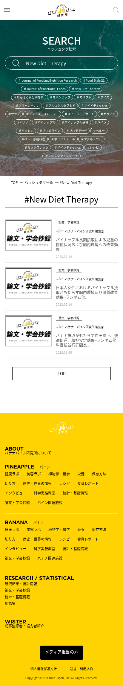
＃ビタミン (26, 130)
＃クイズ (103, 97)
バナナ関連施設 (49, 558)
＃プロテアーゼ (76, 130)
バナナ (24, 522)
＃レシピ (93, 147)
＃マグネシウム (91, 139)
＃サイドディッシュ (94, 105)
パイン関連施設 (49, 502)
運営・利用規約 (81, 669)
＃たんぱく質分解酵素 (29, 97)
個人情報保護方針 (43, 669)
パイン (27, 466)
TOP (62, 373)
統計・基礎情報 (75, 493)
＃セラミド (107, 114)
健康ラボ (12, 474)
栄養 (80, 474)
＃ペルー (99, 130)
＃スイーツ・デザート (79, 114)
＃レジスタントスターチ (61, 155)
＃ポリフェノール (63, 139)
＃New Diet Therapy (86, 88)
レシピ (64, 483)
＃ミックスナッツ (36, 147)
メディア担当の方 (61, 652)
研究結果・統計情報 (21, 583)
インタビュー (15, 493)
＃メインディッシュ (67, 147)
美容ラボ (34, 474)
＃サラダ (14, 114)
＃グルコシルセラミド (60, 105)
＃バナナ (23, 122)
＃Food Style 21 (94, 80)
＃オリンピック (60, 97)
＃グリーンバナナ (27, 105)
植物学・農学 (59, 474)
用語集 (10, 603)
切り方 (10, 483)
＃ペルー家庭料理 (33, 139)
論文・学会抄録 (17, 502)
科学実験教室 (44, 493)
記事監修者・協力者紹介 (24, 623)
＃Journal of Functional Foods (45, 88)
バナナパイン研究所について (28, 450)
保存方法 (99, 474)
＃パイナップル (45, 122)
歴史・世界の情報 (37, 483)
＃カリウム (83, 97)
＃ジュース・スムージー (42, 114)
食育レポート (88, 483)
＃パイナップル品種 (74, 122)
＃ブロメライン (49, 130)
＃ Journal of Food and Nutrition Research (47, 80)
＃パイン (100, 122)
